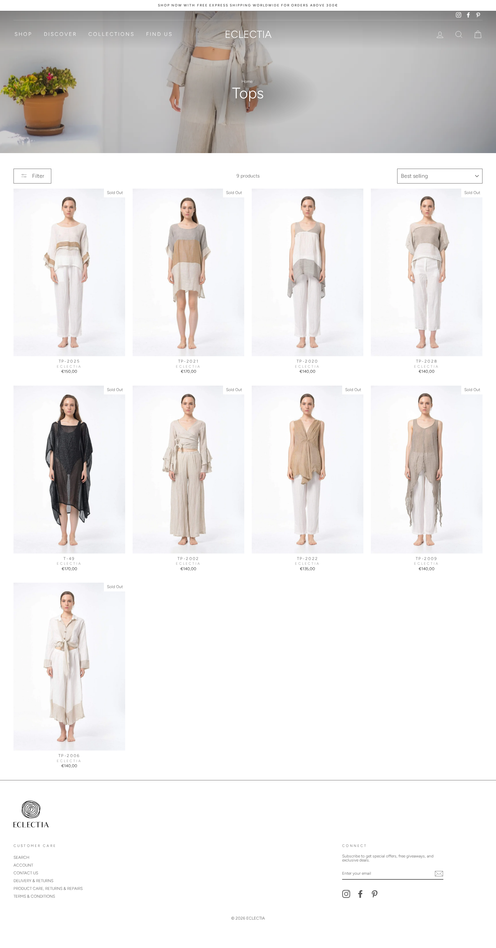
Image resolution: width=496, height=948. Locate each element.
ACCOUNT (23, 865)
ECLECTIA (248, 34)
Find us (159, 34)
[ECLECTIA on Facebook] (360, 894)
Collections (111, 34)
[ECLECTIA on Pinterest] (374, 894)
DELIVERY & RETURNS (33, 880)
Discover (60, 34)
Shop (23, 34)
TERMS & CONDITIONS (34, 896)
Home (247, 81)
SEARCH (21, 857)
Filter (37, 176)
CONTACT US (25, 873)
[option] (248, 5)
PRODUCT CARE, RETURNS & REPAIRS (48, 888)
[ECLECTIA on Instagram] (346, 894)
